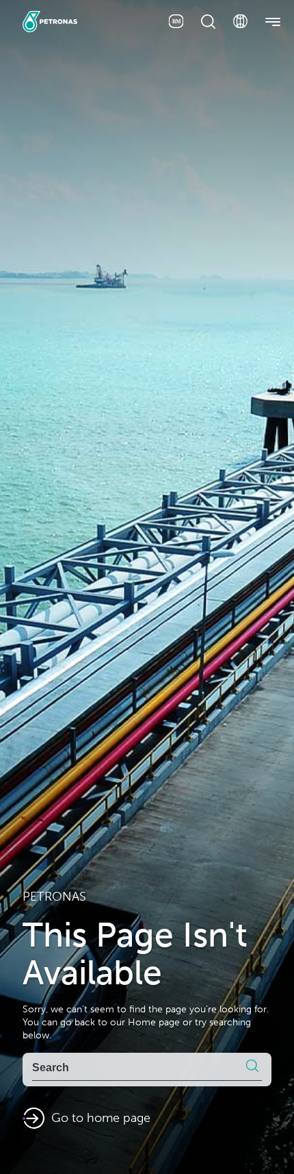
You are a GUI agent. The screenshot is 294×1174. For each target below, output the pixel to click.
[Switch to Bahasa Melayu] (176, 21)
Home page (154, 1022)
